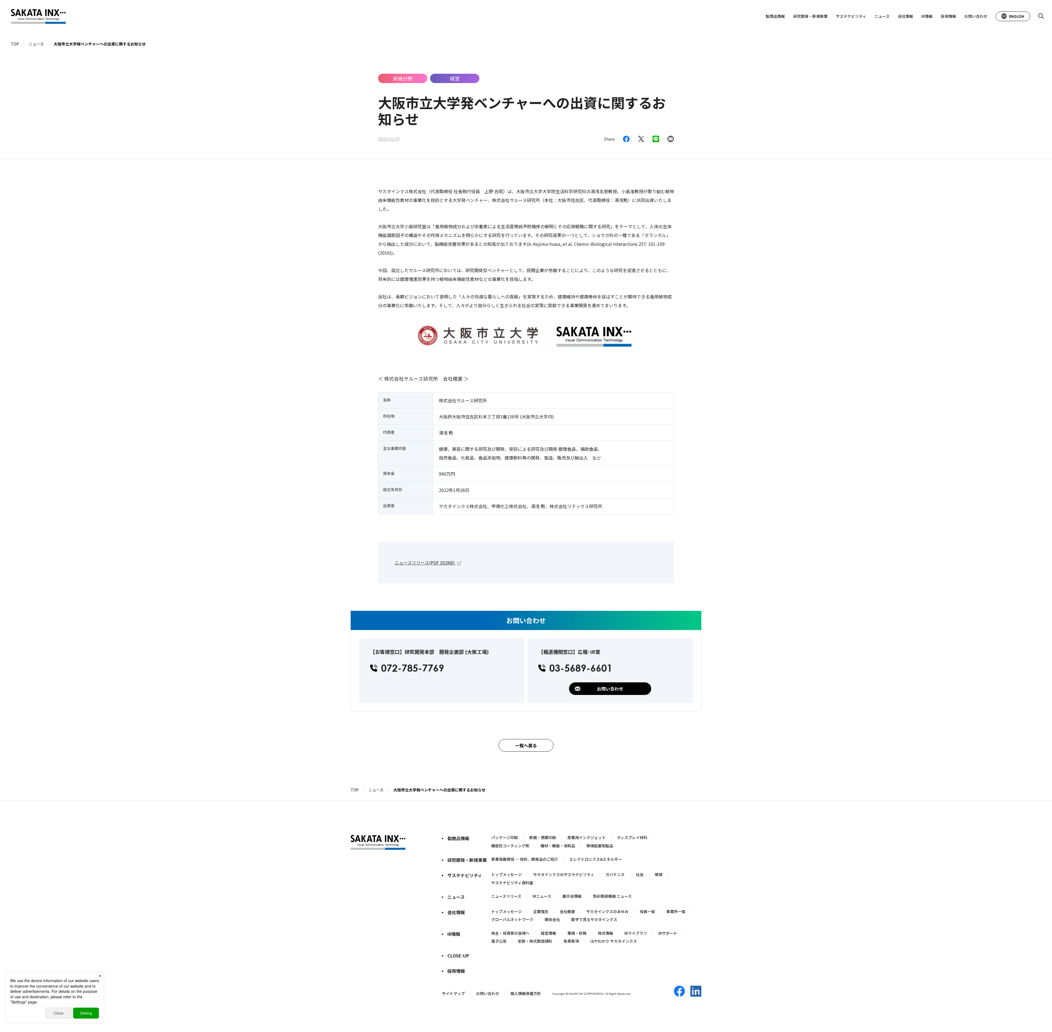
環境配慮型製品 (599, 845)
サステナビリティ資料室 (512, 882)
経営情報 (548, 933)
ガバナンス (615, 874)
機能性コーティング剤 (510, 845)
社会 (640, 874)
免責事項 (571, 941)
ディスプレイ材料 (632, 837)
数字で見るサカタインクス (594, 919)
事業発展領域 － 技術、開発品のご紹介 (524, 859)
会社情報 (905, 16)
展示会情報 (572, 896)
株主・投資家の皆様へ (510, 933)
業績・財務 (577, 933)
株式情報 (605, 933)
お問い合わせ (975, 16)
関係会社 (552, 919)
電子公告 (499, 941)
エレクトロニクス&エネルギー (595, 859)
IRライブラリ (635, 933)
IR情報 (927, 16)
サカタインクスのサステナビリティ (563, 874)
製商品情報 (775, 16)
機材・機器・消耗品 (558, 845)
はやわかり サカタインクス (613, 941)
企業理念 (540, 911)
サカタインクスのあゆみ (607, 911)
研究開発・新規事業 (810, 16)
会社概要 (567, 911)
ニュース (882, 16)
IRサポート (667, 933)
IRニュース (542, 896)
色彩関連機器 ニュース (612, 896)
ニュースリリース (506, 896)
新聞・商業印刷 (542, 837)
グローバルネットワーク (512, 919)
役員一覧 (647, 911)
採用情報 (948, 16)
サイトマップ (453, 993)
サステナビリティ (851, 16)
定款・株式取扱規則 (535, 941)
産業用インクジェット (586, 837)
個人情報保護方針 (525, 993)
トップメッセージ (506, 874)
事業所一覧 (675, 911)
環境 (658, 874)
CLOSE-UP (458, 955)
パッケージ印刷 (504, 837)
